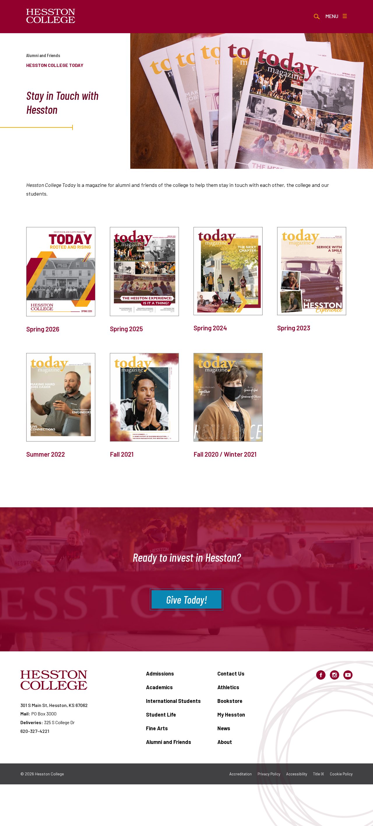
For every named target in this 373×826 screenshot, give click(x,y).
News (223, 728)
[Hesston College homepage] (50, 16)
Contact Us (230, 673)
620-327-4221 (34, 731)
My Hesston (231, 714)
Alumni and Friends (43, 55)
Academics (159, 687)
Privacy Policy (269, 774)
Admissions (160, 673)
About (224, 742)
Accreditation (240, 774)
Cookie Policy (341, 774)
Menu (332, 16)
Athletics (228, 687)
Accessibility (296, 774)
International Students (173, 701)
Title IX (318, 774)
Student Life (161, 714)
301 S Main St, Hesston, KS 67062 (54, 705)
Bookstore (229, 701)
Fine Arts (157, 728)
